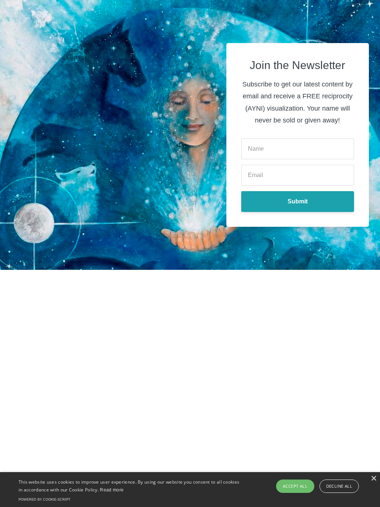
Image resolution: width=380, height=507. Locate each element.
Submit (298, 201)
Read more (112, 490)
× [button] (373, 478)
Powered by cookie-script (45, 499)
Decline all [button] (339, 486)
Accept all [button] (295, 486)
